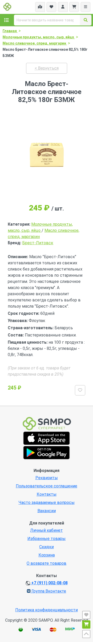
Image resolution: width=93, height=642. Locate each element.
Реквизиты (46, 477)
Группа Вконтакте (48, 591)
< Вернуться (47, 68)
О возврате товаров (46, 563)
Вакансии (46, 510)
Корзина (46, 555)
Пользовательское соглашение (46, 486)
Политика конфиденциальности (46, 609)
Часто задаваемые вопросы (47, 502)
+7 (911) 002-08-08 (49, 582)
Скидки (46, 546)
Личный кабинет (46, 530)
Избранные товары (46, 538)
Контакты (47, 494)
